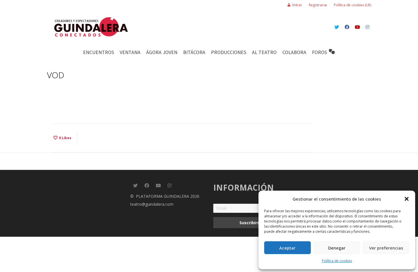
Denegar (336, 248)
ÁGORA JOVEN (161, 52)
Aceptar (287, 248)
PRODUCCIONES (228, 52)
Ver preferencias (386, 248)
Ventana (130, 52)
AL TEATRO (264, 52)
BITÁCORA (194, 52)
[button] (406, 199)
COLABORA (294, 52)
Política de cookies (337, 260)
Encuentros (98, 52)
